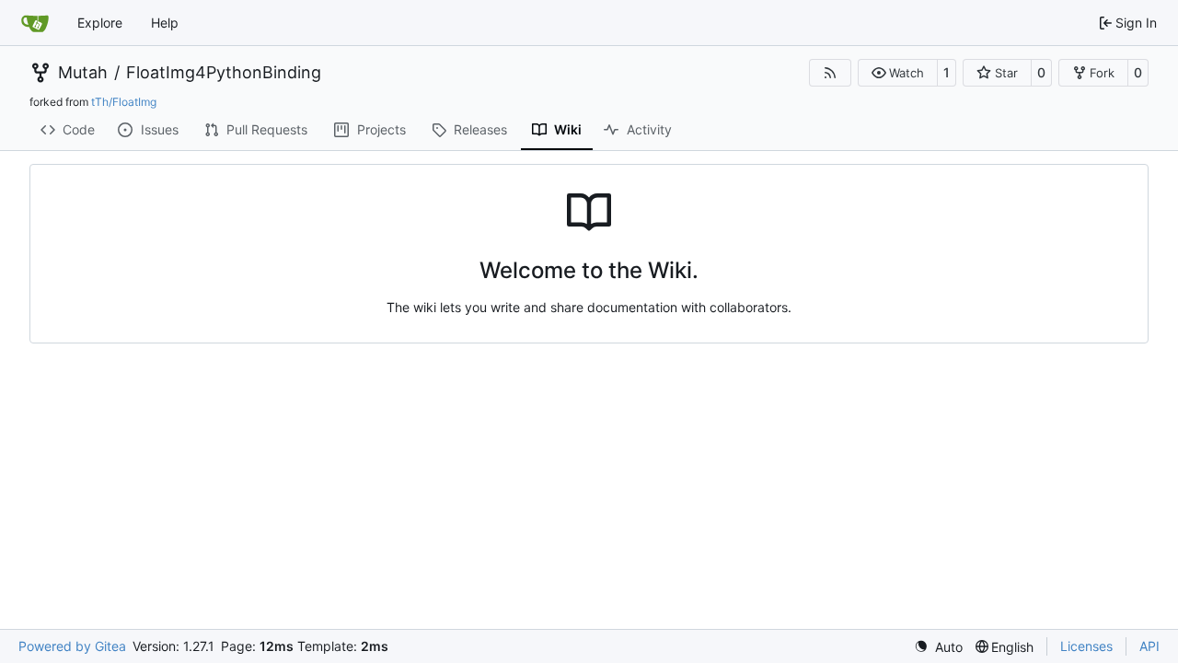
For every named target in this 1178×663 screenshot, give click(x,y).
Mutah (83, 73)
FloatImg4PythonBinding (223, 73)
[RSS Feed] (830, 73)
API (1149, 646)
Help (165, 22)
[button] (898, 73)
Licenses (1086, 646)
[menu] (938, 647)
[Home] (35, 23)
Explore (99, 22)
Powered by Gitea (72, 646)
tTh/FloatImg (123, 102)
